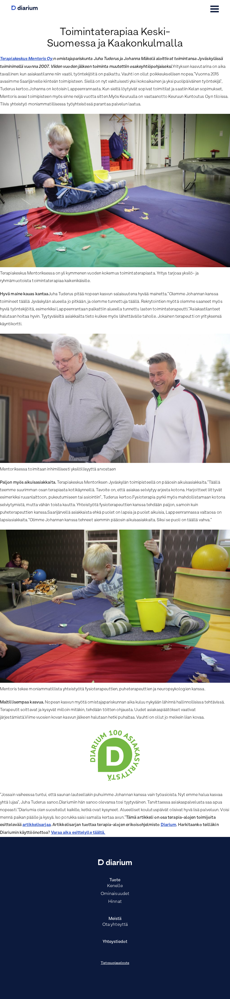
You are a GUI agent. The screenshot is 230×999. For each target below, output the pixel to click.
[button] (214, 9)
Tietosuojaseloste (115, 963)
